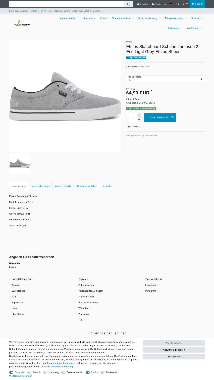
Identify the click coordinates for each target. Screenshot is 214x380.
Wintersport (193, 28)
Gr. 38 (43, 11)
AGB (14, 296)
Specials (88, 18)
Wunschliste (135, 126)
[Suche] (128, 4)
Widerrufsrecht (86, 296)
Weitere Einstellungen (20, 375)
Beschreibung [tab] (19, 186)
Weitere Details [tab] (63, 186)
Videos (103, 18)
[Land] (171, 4)
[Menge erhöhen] (139, 115)
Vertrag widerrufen (88, 302)
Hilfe (80, 320)
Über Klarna (18, 314)
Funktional (111, 372)
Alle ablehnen (174, 356)
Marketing (53, 372)
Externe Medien (75, 372)
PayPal (94, 372)
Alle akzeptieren (174, 343)
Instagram (150, 290)
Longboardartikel (67, 18)
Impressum (17, 302)
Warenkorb (84, 308)
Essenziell (20, 372)
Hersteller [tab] (107, 186)
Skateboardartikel (121, 18)
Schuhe (34, 11)
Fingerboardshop (174, 18)
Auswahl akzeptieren (174, 349)
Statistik (37, 372)
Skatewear (174, 28)
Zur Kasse (83, 314)
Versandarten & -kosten (90, 290)
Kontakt (16, 285)
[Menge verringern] (139, 119)
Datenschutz (18, 290)
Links (14, 308)
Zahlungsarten (86, 285)
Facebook (150, 285)
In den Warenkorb (158, 117)
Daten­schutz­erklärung (61, 366)
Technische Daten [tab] (40, 186)
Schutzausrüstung (148, 18)
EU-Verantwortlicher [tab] (86, 186)
